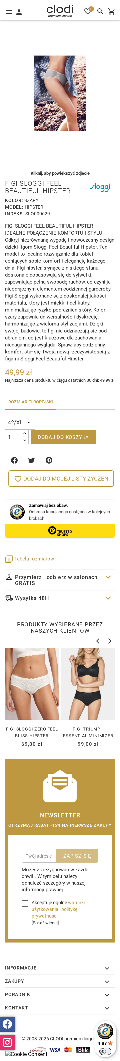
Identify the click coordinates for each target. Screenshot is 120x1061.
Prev (98, 639)
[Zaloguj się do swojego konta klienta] (18, 11)
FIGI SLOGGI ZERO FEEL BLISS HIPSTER (32, 732)
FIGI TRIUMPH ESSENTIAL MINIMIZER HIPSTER (88, 735)
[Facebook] (7, 1024)
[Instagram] (7, 1042)
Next (108, 639)
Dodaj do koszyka (63, 437)
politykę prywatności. (54, 912)
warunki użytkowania (58, 905)
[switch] (105, 1051)
